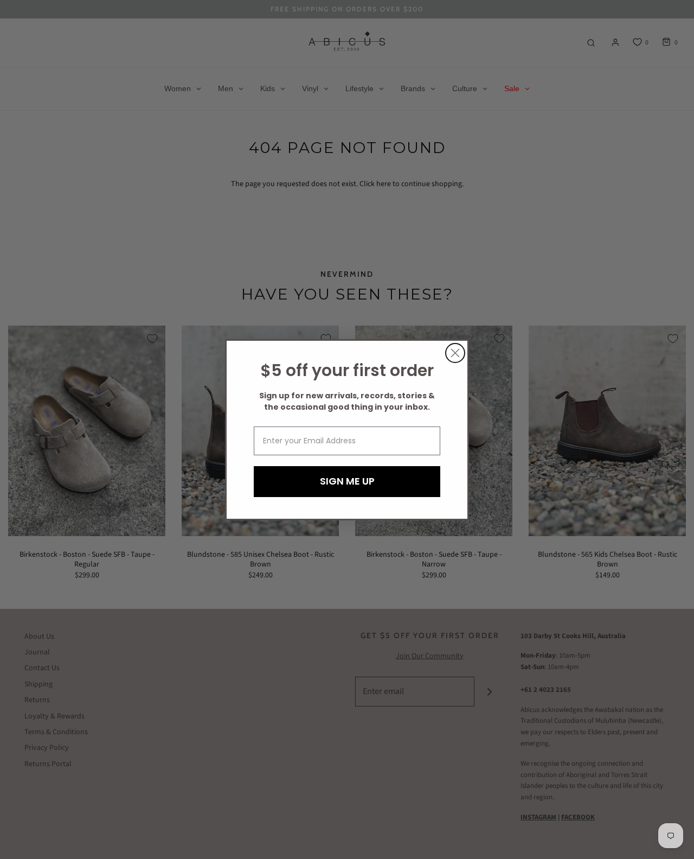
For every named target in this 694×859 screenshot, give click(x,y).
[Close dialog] (455, 352)
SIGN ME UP (347, 481)
